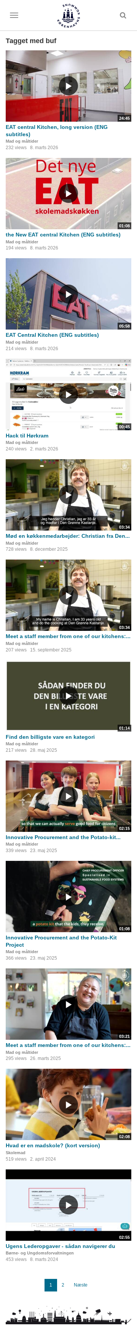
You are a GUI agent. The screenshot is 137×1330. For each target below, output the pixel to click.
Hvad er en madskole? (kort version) (53, 1145)
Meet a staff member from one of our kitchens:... (68, 636)
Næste (81, 1285)
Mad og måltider (22, 141)
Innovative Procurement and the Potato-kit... (63, 837)
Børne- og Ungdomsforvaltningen (40, 1253)
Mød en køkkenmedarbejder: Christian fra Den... (68, 536)
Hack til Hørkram (27, 436)
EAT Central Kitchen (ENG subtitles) (52, 335)
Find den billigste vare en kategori (50, 737)
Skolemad (15, 1152)
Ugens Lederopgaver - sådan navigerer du (60, 1246)
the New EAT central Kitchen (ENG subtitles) (63, 235)
